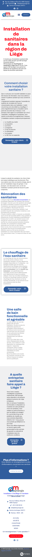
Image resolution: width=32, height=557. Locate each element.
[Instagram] (17, 8)
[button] (19, 15)
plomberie (21, 406)
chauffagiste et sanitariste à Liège (13, 64)
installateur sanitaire (7, 187)
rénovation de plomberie (20, 200)
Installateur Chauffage (12, 493)
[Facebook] (14, 8)
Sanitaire (25, 493)
